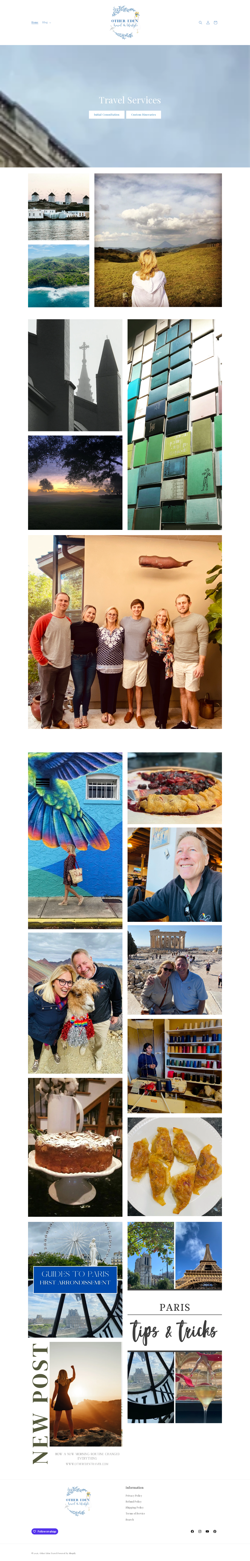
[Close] (169, 756)
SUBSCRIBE (149, 787)
